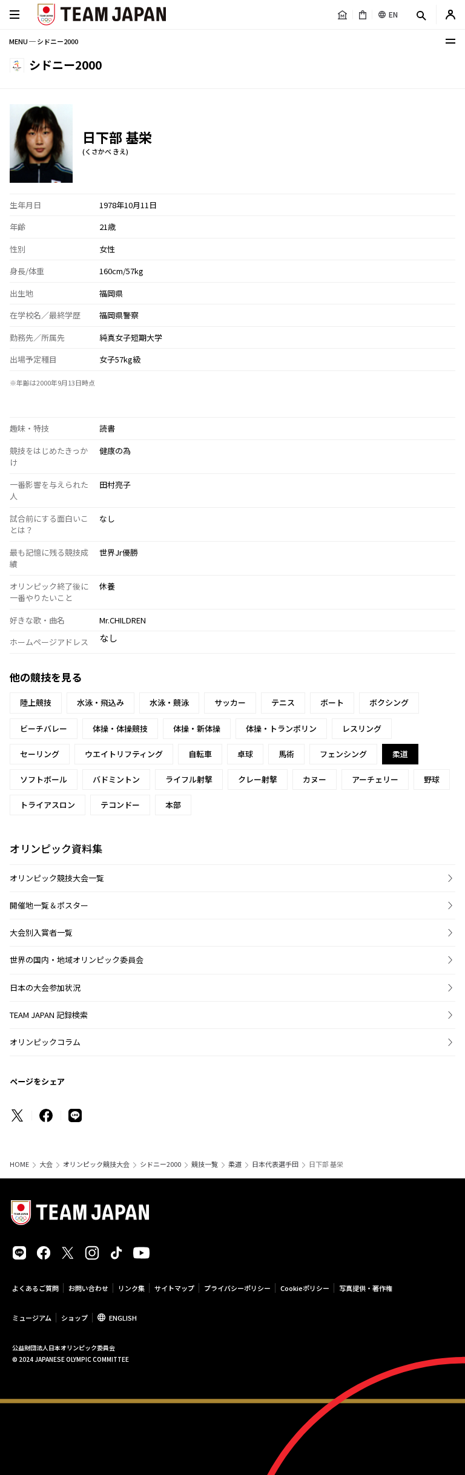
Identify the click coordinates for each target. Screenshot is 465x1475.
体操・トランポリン (281, 728)
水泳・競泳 (169, 702)
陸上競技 (35, 702)
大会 (46, 1164)
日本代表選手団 (275, 1164)
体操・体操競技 (120, 728)
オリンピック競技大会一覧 (57, 878)
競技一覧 (204, 1164)
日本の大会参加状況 (45, 987)
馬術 (286, 754)
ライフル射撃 (189, 779)
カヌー (314, 779)
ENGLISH (123, 1317)
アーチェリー (375, 779)
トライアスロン (47, 804)
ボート (332, 702)
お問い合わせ (88, 1288)
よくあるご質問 (35, 1288)
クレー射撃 (257, 779)
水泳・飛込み (100, 702)
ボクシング (389, 702)
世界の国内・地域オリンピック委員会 (76, 959)
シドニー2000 (160, 1164)
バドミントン (116, 779)
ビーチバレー (43, 728)
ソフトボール (43, 779)
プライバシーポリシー (237, 1288)
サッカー (230, 702)
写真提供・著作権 (365, 1288)
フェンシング (343, 754)
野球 (432, 779)
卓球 (245, 754)
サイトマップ (174, 1288)
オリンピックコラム (45, 1042)
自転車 (200, 754)
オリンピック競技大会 (96, 1164)
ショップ (74, 1317)
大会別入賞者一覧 (41, 932)
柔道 (235, 1164)
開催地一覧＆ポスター (49, 905)
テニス (283, 702)
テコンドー (120, 804)
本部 (173, 804)
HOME (19, 1164)
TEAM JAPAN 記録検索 (49, 1014)
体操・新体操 (196, 728)
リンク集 (131, 1288)
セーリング (39, 754)
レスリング (361, 728)
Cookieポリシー (304, 1288)
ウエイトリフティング (124, 754)
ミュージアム (31, 1317)
